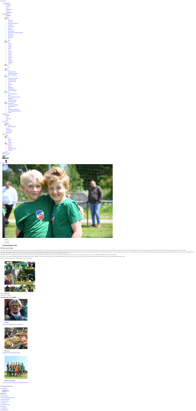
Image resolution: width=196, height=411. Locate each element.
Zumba (9, 40)
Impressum (4, 391)
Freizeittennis (10, 84)
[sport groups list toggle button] (5, 18)
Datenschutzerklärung (5, 390)
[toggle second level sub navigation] (5, 125)
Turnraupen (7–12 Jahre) (12, 101)
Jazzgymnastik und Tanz (12, 71)
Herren (9, 85)
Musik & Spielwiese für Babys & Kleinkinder (15, 32)
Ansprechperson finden (4, 395)
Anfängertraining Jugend (12, 81)
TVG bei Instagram (3, 402)
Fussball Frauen (10, 62)
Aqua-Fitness (10, 20)
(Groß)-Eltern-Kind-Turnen (12, 93)
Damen (9, 82)
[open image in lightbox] (99, 276)
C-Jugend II (10, 52)
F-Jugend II (10, 60)
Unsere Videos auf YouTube (4, 404)
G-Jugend (9, 63)
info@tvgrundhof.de (3, 388)
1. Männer (9, 43)
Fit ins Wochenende (11, 26)
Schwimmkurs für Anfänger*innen (13, 109)
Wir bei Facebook (3, 406)
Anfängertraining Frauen (12, 79)
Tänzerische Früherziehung (12, 74)
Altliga (9, 49)
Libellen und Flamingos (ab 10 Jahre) (14, 96)
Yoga (9, 38)
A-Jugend (9, 48)
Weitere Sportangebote (10, 103)
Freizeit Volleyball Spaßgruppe (13, 104)
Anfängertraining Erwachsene (13, 78)
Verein (3, 121)
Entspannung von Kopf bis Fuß (13, 23)
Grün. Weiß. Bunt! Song (4, 409)
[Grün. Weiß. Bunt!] (3, 157)
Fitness (8, 18)
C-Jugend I (10, 51)
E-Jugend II (10, 57)
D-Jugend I (10, 54)
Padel (7, 68)
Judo (7, 65)
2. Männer (9, 45)
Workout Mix (10, 37)
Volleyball (9, 112)
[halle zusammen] (5, 158)
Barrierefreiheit (4, 389)
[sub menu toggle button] (8, 3)
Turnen (8, 92)
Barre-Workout (10, 21)
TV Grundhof (4, 3)
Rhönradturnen (10, 98)
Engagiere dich (9, 143)
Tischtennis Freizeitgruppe (12, 90)
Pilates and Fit (10, 34)
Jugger (9, 107)
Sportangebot (4, 13)
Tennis (8, 76)
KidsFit (9, 95)
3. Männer (9, 46)
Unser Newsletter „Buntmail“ (5, 399)
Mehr (3, 134)
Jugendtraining (10, 87)
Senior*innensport (11, 35)
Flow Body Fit (10, 29)
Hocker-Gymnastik (11, 31)
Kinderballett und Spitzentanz (13, 73)
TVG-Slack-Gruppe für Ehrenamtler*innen (7, 397)
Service (8, 137)
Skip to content (2, 0)
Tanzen (8, 70)
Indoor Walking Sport (11, 106)
